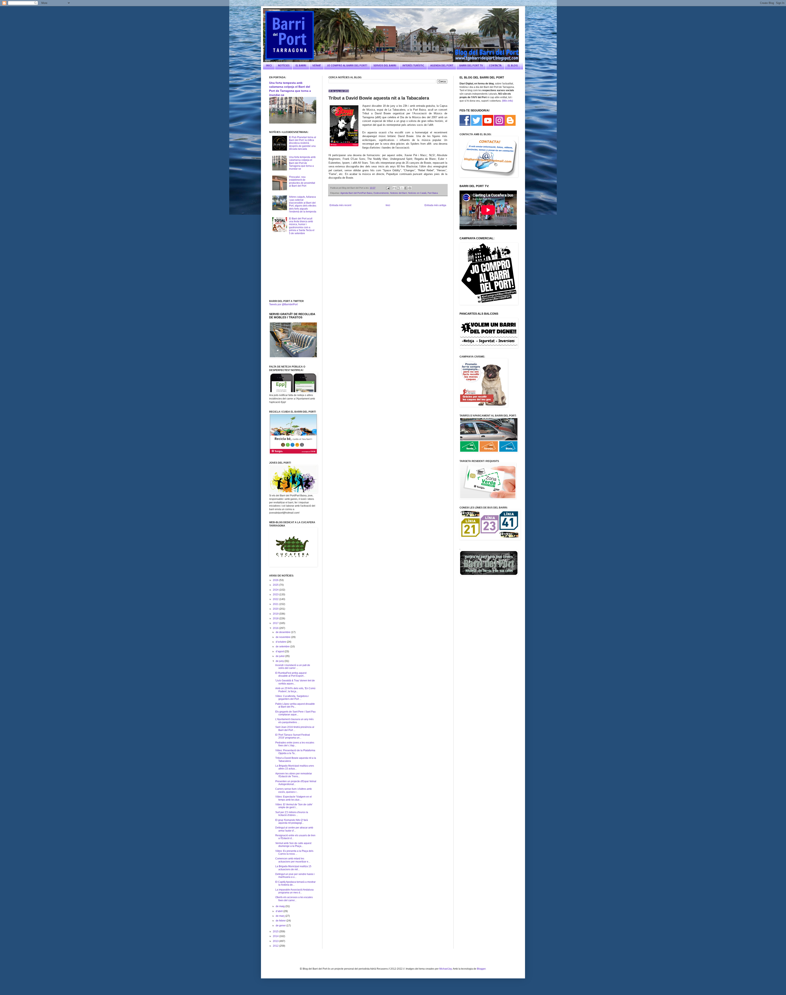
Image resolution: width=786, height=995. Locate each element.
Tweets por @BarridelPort (283, 304)
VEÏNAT (316, 65)
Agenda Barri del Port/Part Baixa (356, 193)
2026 (276, 580)
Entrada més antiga (435, 205)
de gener (281, 925)
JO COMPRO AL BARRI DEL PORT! (347, 65)
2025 (276, 584)
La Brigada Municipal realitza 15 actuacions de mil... (293, 868)
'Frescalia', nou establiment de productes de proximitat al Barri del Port (302, 181)
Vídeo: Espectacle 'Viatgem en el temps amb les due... (293, 798)
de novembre (283, 637)
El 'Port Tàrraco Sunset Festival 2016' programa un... (292, 736)
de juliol (280, 656)
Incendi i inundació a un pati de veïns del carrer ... (292, 666)
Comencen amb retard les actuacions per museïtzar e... (292, 860)
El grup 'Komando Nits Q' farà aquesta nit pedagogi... (291, 821)
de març (280, 915)
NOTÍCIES (283, 65)
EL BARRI (301, 65)
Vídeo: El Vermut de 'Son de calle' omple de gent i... (294, 806)
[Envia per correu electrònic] (394, 188)
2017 (276, 623)
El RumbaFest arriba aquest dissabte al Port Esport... (290, 674)
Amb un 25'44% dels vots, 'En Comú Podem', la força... (295, 690)
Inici (388, 205)
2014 (276, 936)
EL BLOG (513, 65)
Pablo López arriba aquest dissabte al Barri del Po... (295, 705)
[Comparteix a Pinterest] (410, 188)
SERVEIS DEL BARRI (384, 65)
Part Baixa (433, 193)
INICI (269, 65)
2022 (276, 599)
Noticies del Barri (398, 193)
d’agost (280, 651)
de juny (280, 661)
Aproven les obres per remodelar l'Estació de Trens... (293, 775)
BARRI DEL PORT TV (471, 65)
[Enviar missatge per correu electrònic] (387, 188)
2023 (276, 594)
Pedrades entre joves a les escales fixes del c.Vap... (294, 744)
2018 (276, 618)
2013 (276, 941)
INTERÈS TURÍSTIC (413, 65)
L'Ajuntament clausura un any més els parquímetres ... (294, 721)
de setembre (283, 646)
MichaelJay (445, 968)
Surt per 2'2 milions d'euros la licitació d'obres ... (291, 814)
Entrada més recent (340, 205)
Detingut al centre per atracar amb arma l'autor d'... (294, 829)
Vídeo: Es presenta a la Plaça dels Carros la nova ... (294, 852)
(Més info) (507, 100)
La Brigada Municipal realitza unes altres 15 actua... (294, 767)
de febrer (281, 920)
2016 (276, 628)
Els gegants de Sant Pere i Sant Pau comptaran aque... (295, 713)
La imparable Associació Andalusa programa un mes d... (294, 891)
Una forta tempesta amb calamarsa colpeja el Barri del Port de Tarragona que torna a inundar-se (302, 163)
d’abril (279, 911)
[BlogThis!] (398, 188)
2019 (276, 613)
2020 (276, 608)
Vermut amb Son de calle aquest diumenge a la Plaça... (293, 845)
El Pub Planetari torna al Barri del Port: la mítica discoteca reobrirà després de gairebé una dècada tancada (302, 143)
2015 (276, 931)
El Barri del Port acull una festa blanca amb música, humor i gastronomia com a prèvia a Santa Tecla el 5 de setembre (301, 226)
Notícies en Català (417, 193)
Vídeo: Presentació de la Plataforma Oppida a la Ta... (295, 752)
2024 (276, 589)
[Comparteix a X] (402, 188)
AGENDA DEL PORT (441, 65)
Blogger (481, 968)
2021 (276, 604)
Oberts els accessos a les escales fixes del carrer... (294, 899)
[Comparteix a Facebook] (406, 188)
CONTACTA (495, 65)
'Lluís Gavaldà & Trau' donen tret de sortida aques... (295, 682)
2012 (276, 945)
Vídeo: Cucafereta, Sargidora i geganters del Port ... (292, 697)
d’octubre (281, 641)
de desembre (283, 632)
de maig (280, 906)
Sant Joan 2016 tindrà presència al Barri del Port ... (294, 728)
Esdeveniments (381, 193)
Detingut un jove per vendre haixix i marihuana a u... (295, 875)
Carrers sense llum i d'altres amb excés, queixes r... (293, 790)
